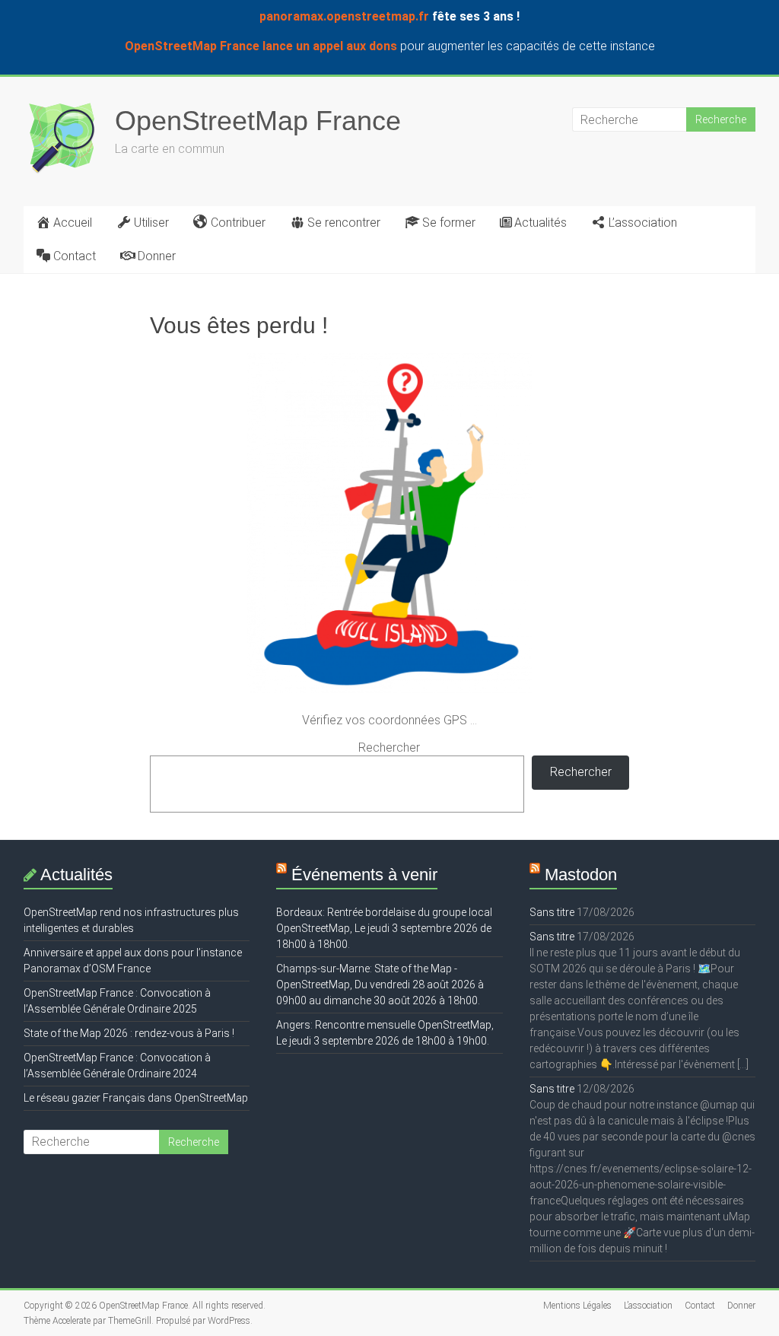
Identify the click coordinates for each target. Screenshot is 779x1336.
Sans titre (551, 912)
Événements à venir (364, 874)
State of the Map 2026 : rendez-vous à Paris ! (129, 1033)
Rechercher (389, 747)
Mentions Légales (577, 1305)
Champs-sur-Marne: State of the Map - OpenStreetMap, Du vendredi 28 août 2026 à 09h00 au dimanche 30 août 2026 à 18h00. (380, 984)
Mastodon (581, 874)
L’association (643, 222)
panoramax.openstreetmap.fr (344, 16)
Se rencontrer (343, 222)
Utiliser (151, 222)
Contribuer (238, 222)
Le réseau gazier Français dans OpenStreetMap (136, 1098)
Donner (157, 256)
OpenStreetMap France (258, 120)
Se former (448, 222)
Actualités (540, 222)
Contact (74, 256)
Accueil (72, 222)
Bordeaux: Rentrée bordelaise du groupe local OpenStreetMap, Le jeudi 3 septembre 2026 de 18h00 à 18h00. (384, 928)
